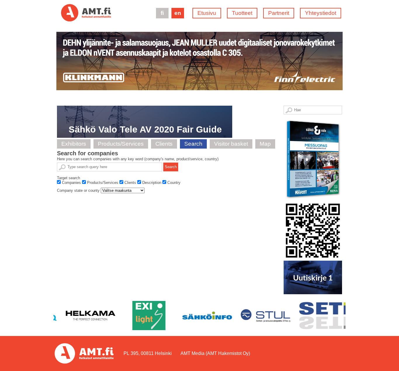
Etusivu (206, 13)
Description (151, 182)
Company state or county (78, 190)
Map (265, 144)
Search (193, 144)
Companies (71, 182)
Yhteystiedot (320, 13)
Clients (164, 144)
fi (162, 13)
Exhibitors (73, 144)
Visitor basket (231, 144)
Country (174, 182)
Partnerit (278, 13)
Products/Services (121, 144)
